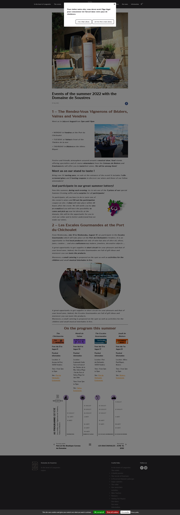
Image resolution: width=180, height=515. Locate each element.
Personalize (125, 512)
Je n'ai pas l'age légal (103, 22)
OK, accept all (99, 512)
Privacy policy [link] (135, 512)
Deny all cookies (112, 512)
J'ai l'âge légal (84, 22)
